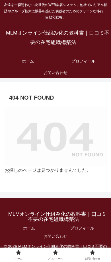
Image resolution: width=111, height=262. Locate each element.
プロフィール (82, 228)
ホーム (29, 228)
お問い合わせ (55, 236)
